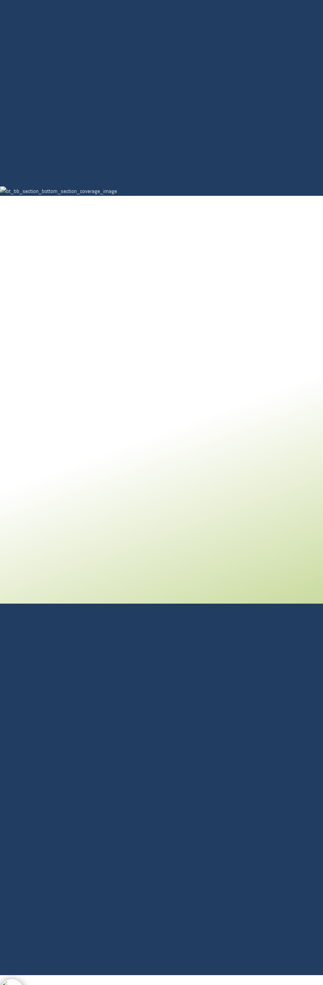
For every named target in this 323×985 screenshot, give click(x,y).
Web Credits (28, 855)
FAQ (16, 824)
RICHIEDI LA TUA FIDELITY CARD (253, 701)
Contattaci (25, 834)
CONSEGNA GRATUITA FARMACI (253, 726)
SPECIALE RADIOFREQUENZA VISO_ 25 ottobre (260, 676)
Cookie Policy (29, 813)
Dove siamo (26, 845)
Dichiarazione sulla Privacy (47, 803)
